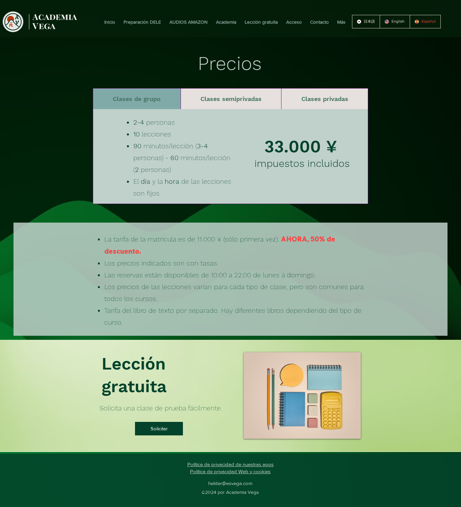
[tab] (137, 98)
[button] (141, 22)
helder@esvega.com (230, 483)
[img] (53, 29)
